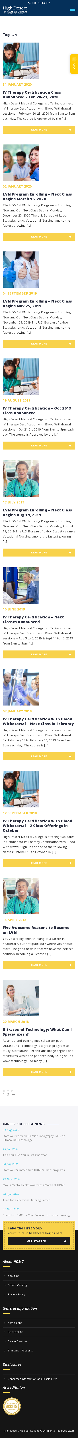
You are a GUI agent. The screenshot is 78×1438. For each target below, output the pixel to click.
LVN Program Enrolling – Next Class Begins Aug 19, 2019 (37, 512)
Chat (74, 67)
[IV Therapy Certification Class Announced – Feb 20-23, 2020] (21, 61)
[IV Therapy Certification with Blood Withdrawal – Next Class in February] (21, 687)
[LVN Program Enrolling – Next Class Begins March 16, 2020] (21, 162)
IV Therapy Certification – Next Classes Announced (33, 619)
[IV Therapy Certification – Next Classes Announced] (21, 585)
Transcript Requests (20, 1350)
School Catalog (17, 1285)
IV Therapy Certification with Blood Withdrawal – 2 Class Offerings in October (37, 826)
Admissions (15, 1322)
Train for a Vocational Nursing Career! (26, 1200)
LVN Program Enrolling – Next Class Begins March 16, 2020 (37, 196)
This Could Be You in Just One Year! (25, 1155)
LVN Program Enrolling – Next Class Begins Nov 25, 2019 (37, 303)
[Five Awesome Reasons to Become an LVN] (21, 896)
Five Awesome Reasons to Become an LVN (36, 930)
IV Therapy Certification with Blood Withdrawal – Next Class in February (38, 721)
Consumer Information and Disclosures (32, 1379)
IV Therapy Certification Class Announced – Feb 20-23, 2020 (32, 94)
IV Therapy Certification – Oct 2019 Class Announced (37, 410)
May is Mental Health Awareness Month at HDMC (34, 1185)
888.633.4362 (41, 3)
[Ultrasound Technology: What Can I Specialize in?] (21, 998)
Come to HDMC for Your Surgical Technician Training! (36, 1215)
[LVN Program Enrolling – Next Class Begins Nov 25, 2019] (21, 269)
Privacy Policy (16, 1294)
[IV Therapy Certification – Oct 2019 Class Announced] (21, 376)
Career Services (17, 1341)
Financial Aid (16, 1332)
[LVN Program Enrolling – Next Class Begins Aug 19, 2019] (21, 478)
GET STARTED (36, 1241)
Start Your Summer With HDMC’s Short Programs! (34, 1170)
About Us (13, 1276)
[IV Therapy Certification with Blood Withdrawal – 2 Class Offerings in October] (21, 789)
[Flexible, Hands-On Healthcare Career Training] (15, 9)
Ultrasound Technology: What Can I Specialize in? (37, 1032)
